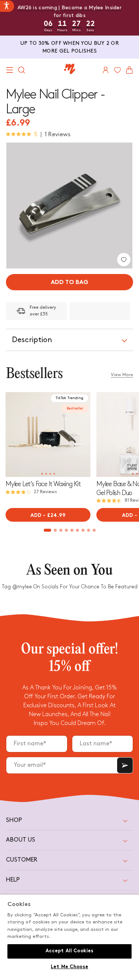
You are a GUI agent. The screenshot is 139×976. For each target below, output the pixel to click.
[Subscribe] (125, 765)
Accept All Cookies (69, 951)
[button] (9, 70)
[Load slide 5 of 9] (72, 530)
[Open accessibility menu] (7, 6)
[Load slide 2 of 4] (46, 474)
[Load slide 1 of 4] (42, 474)
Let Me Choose (69, 967)
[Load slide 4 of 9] (66, 530)
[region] (69, 935)
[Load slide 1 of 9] (47, 530)
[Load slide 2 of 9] (55, 530)
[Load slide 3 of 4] (50, 474)
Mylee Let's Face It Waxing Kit (43, 484)
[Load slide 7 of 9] (83, 530)
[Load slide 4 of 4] (54, 474)
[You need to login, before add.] (123, 259)
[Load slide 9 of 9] (94, 530)
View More (122, 375)
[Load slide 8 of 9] (88, 530)
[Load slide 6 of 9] (77, 530)
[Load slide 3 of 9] (60, 530)
